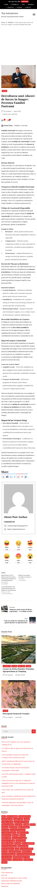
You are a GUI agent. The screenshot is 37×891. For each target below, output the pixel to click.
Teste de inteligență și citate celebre (14, 878)
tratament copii (28, 860)
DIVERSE (19, 7)
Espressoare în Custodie (19, 838)
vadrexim (4, 862)
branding (26, 824)
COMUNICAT (15, 4)
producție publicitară (15, 851)
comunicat (9, 521)
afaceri (4, 816)
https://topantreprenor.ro (16, 529)
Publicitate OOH (26, 851)
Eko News (22, 835)
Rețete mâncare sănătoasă (10, 883)
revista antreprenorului (8, 854)
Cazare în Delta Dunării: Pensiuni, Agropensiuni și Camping (18, 670)
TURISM (4, 91)
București (32, 824)
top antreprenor (17, 860)
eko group (15, 835)
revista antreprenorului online (26, 854)
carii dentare (5, 830)
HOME (6, 4)
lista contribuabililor (28, 843)
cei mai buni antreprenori (17, 830)
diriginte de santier (22, 833)
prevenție (4, 851)
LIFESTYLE (10, 7)
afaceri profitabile (12, 816)
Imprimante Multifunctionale (11, 881)
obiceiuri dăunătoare (8, 849)
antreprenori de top (24, 816)
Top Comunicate (7, 872)
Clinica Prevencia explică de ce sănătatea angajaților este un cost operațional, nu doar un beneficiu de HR (18, 783)
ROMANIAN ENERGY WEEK (21, 857)
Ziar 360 (4, 875)
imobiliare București (7, 843)
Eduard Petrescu (6, 835)
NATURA (14, 666)
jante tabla (17, 843)
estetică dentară (20, 841)
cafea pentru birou (23, 827)
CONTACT (28, 7)
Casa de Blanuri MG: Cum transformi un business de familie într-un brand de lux (8, 588)
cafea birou (5, 827)
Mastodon (4, 886)
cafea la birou (13, 827)
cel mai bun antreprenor (9, 833)
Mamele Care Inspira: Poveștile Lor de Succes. (24, 576)
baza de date (18, 824)
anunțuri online (18, 819)
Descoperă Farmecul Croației (16, 713)
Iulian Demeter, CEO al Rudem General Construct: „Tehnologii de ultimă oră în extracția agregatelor (8, 577)
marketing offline (23, 846)
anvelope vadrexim (7, 822)
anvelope (26, 819)
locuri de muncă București (9, 846)
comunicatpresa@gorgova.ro (17, 526)
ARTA (23, 4)
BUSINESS (31, 4)
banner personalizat (8, 824)
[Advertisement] (18, 45)
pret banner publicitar (26, 849)
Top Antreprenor (9, 13)
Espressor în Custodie (8, 841)
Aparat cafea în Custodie (21, 822)
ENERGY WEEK (6, 838)
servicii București (7, 860)
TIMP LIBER (21, 666)
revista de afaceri (7, 857)
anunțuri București (7, 819)
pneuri (17, 849)
